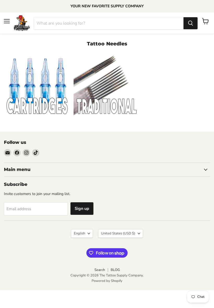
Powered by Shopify (107, 281)
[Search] (190, 23)
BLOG (115, 270)
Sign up (82, 208)
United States (118, 233)
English (79, 233)
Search (99, 270)
